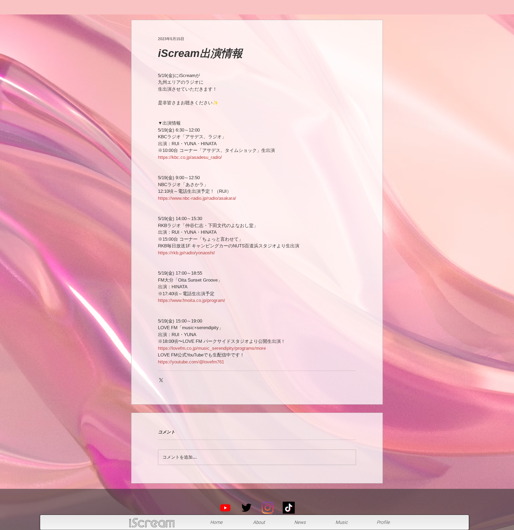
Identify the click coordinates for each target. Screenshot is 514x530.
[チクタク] (289, 508)
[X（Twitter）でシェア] (160, 379)
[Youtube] (225, 508)
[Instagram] (268, 508)
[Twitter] (246, 508)
